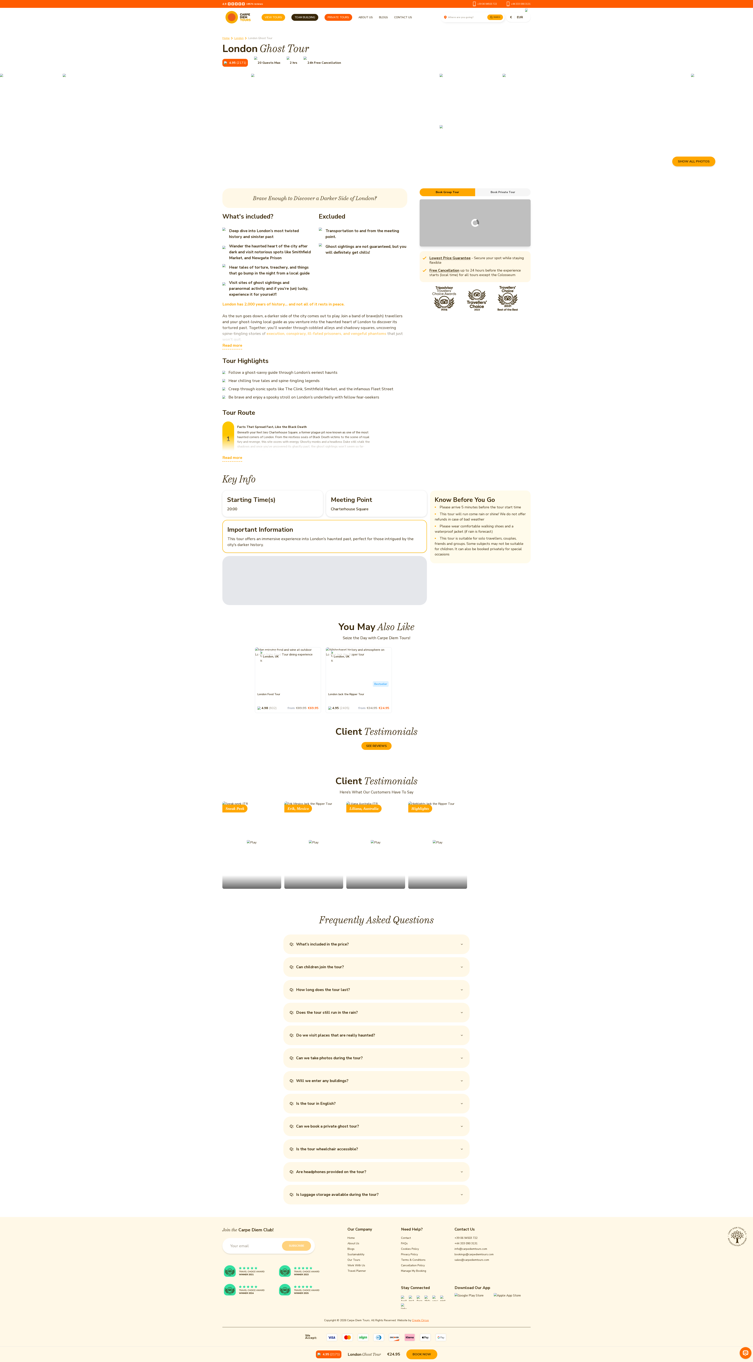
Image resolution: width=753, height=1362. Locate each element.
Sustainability (355, 1254)
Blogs (383, 17)
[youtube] (435, 1298)
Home (226, 38)
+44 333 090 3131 (521, 3)
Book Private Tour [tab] (503, 192)
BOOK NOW (422, 1354)
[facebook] (419, 1298)
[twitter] (404, 1298)
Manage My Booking (413, 1271)
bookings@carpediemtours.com (474, 1254)
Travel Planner (356, 1271)
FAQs (404, 1243)
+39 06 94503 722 (487, 3)
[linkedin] (404, 1306)
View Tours (273, 17)
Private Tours (338, 17)
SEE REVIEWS (376, 746)
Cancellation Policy (413, 1265)
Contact (406, 1238)
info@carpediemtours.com (471, 1249)
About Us (365, 17)
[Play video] (252, 845)
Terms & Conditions (413, 1260)
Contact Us (403, 17)
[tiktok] (427, 1298)
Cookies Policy (410, 1249)
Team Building (305, 17)
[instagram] (411, 1298)
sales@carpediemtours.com (472, 1260)
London (239, 38)
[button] (235, 63)
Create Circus (420, 1320)
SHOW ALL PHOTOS (694, 161)
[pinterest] (443, 1298)
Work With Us (356, 1265)
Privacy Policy (409, 1254)
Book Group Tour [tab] (447, 192)
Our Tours (353, 1260)
